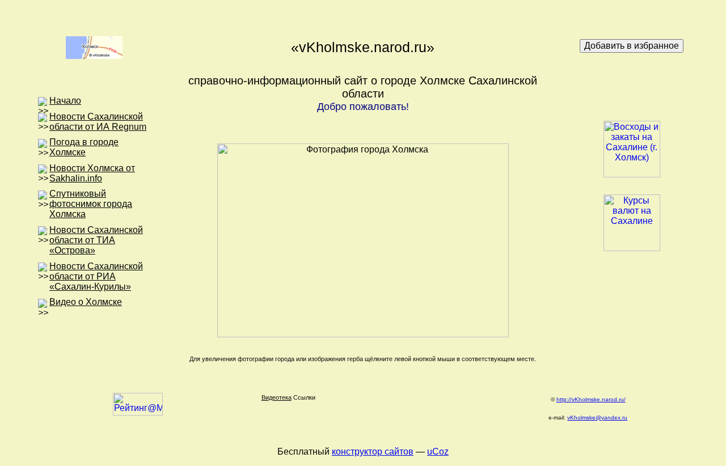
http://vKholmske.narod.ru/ (591, 399)
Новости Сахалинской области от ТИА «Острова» (96, 240)
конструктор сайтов (372, 451)
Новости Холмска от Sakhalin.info (92, 173)
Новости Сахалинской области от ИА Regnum (97, 122)
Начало (65, 100)
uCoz (438, 451)
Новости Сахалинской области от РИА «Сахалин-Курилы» (96, 276)
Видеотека (276, 397)
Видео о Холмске (85, 302)
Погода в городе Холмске (84, 147)
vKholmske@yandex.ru (597, 417)
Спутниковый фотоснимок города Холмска (90, 204)
